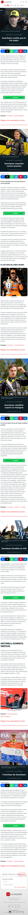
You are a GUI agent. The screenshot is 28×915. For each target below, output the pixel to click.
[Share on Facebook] (3, 51)
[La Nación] (6, 2)
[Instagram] (16, 907)
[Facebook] (9, 907)
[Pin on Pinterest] (20, 51)
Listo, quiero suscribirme (20, 887)
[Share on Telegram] (16, 51)
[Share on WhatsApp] (12, 51)
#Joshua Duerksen (19, 345)
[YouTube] (19, 907)
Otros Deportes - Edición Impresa (14, 34)
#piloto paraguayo (19, 115)
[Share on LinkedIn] (25, 51)
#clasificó (17, 507)
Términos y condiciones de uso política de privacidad (14, 902)
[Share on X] (7, 51)
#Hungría (23, 507)
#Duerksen (10, 115)
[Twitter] (12, 907)
